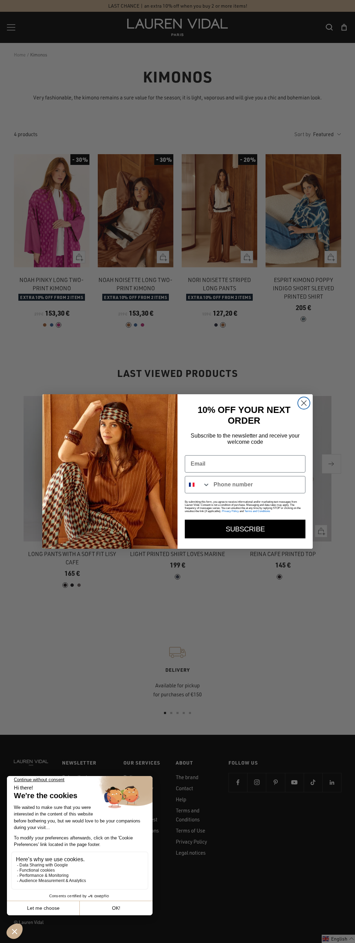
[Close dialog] (304, 403)
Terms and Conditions (257, 511)
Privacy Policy (230, 511)
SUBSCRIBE (245, 529)
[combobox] (197, 484)
